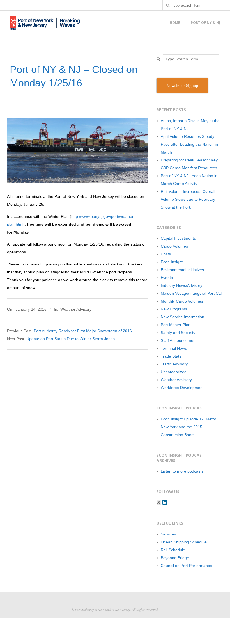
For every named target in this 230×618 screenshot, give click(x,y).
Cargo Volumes (174, 246)
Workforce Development (182, 387)
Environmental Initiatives (182, 269)
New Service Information (182, 317)
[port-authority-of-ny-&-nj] (164, 502)
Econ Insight (172, 262)
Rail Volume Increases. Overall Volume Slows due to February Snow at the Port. (188, 199)
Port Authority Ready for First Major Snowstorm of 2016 (83, 331)
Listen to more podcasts (182, 471)
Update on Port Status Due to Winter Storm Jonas (70, 339)
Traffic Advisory (174, 364)
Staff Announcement (179, 340)
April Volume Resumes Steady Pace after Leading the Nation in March (189, 144)
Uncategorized (174, 372)
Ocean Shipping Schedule (184, 542)
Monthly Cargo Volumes (182, 301)
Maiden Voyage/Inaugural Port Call (191, 293)
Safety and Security (178, 332)
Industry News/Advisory (181, 285)
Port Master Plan (175, 324)
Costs (166, 254)
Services (168, 534)
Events (167, 277)
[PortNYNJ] (159, 502)
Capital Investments (178, 238)
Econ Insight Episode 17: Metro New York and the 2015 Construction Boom (188, 427)
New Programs (174, 309)
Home (175, 22)
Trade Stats (171, 356)
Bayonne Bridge (175, 557)
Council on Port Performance (186, 565)
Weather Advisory (75, 309)
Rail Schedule (173, 550)
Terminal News (174, 348)
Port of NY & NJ (205, 22)
